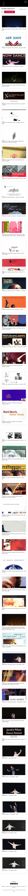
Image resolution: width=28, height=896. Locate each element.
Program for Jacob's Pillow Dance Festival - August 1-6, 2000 (14, 740)
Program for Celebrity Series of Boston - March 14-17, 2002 (13, 272)
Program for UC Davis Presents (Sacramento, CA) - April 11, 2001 (14, 572)
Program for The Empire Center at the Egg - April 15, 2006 (13, 123)
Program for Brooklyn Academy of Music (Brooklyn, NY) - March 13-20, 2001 (14, 646)
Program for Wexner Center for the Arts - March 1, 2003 (13, 178)
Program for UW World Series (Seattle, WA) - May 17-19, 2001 (14, 441)
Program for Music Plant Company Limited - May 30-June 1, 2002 (13, 254)
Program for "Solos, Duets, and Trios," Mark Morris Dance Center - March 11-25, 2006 (13, 142)
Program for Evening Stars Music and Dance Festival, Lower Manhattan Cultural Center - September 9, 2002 (13, 235)
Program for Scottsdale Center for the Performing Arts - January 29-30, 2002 (14, 329)
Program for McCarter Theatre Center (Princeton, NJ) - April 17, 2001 (13, 553)
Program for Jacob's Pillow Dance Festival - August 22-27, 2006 (14, 104)
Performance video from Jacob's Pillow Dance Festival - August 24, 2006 (14, 86)
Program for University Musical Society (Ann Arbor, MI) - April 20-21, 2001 (14, 515)
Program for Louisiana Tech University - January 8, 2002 (14, 384)
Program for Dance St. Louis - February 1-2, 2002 (12, 309)
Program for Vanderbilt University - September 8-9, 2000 (14, 701)
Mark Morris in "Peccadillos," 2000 (9, 758)
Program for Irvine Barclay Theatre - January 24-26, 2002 (14, 346)
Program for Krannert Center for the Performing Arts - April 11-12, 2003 (13, 160)
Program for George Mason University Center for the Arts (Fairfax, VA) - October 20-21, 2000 (13, 684)
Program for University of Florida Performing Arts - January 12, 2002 (12, 366)
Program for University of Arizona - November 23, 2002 (13, 215)
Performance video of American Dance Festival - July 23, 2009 (14, 29)
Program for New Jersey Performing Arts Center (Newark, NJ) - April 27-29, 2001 (12, 497)
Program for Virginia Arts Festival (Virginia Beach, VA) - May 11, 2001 (13, 459)
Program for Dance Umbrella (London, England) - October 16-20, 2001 (12, 422)
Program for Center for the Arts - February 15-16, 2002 (13, 290)
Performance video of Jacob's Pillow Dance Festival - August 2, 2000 (13, 721)
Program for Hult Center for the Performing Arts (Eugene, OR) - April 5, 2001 (14, 590)
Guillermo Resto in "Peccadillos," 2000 (10, 776)
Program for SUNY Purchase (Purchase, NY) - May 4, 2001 (13, 478)
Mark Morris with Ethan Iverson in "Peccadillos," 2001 (13, 664)
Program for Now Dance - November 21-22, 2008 (12, 66)
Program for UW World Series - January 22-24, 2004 (13, 197)
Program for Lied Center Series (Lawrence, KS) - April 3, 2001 (13, 609)
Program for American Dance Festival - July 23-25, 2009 (14, 47)
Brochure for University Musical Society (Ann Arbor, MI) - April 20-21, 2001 (14, 534)
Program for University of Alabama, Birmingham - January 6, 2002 (12, 403)
